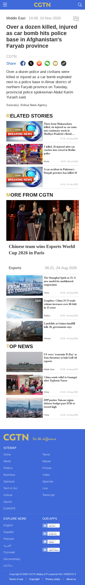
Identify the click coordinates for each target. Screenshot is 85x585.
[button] (9, 161)
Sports (7, 502)
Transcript (48, 495)
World (7, 461)
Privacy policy (53, 579)
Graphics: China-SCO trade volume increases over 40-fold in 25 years (60, 304)
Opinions (9, 481)
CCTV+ (8, 566)
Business (9, 475)
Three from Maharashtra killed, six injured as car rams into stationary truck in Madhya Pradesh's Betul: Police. (60, 129)
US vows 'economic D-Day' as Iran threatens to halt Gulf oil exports (60, 358)
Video (46, 475)
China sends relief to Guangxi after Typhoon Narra (60, 379)
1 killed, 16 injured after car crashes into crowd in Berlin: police (60, 150)
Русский (9, 552)
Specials (47, 481)
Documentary (11, 559)
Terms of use (16, 579)
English (8, 525)
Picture (46, 468)
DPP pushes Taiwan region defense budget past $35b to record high (59, 403)
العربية (7, 545)
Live (45, 488)
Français (8, 539)
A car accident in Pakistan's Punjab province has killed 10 (60, 171)
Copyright (34, 579)
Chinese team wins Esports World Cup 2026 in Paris (42, 249)
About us (71, 579)
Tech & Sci (10, 488)
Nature (46, 461)
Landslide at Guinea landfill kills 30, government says (59, 325)
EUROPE (9, 508)
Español (8, 532)
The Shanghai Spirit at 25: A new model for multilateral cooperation (60, 281)
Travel (46, 454)
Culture (7, 495)
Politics (8, 468)
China (7, 454)
